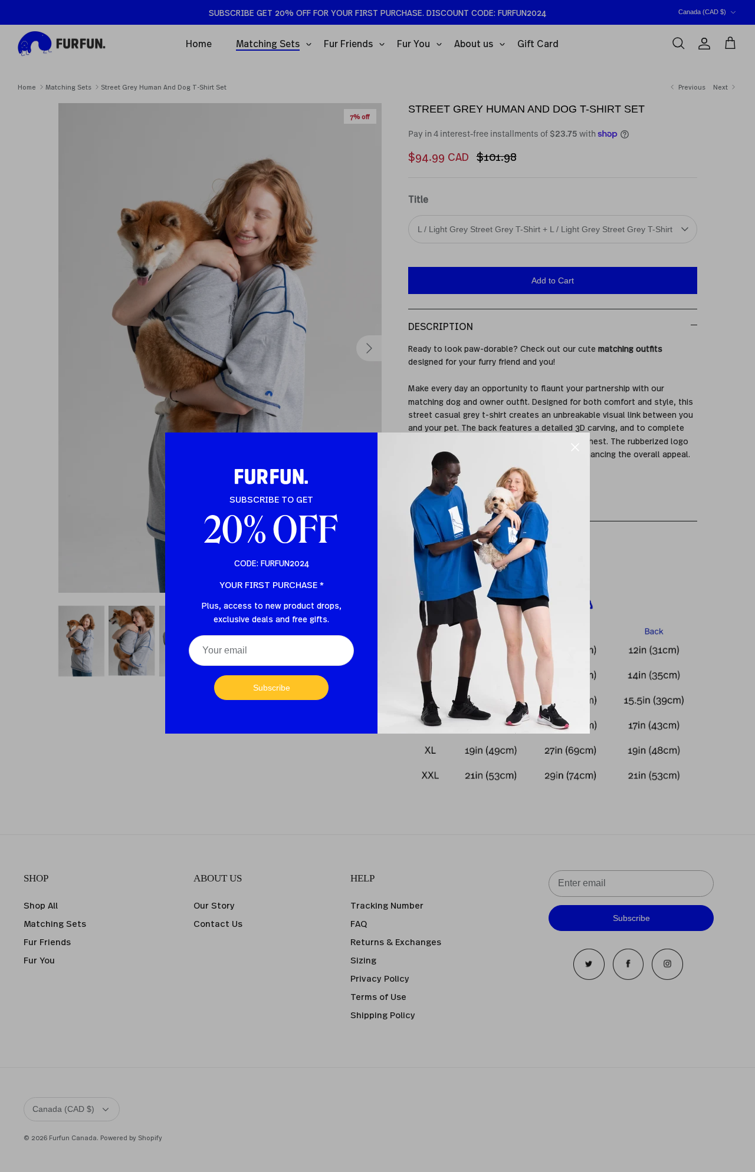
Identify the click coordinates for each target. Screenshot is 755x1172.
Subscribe (271, 687)
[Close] (575, 447)
